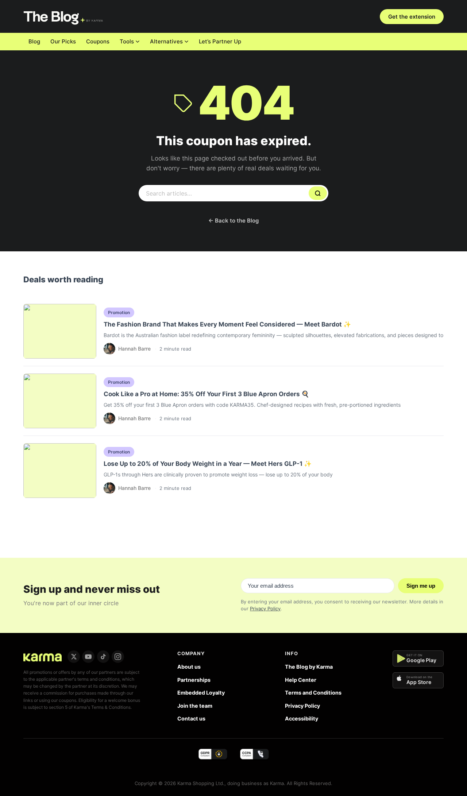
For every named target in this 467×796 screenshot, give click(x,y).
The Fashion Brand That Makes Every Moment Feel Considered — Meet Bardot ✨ (227, 324)
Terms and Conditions (313, 692)
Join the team (194, 706)
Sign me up (420, 586)
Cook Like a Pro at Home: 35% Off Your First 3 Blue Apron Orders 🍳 (206, 394)
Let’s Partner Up (220, 41)
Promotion (119, 312)
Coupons (97, 41)
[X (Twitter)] (73, 656)
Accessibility (301, 718)
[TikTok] (103, 656)
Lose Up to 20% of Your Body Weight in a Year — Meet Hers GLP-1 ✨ (208, 463)
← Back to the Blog (233, 220)
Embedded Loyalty (201, 692)
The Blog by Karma (309, 667)
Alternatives (166, 41)
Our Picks (63, 41)
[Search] (318, 193)
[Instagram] (118, 656)
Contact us (191, 718)
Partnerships (194, 680)
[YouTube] (88, 656)
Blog (34, 41)
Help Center (300, 680)
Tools (127, 41)
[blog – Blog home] (64, 16)
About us (189, 667)
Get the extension (411, 16)
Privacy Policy (265, 608)
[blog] (42, 657)
